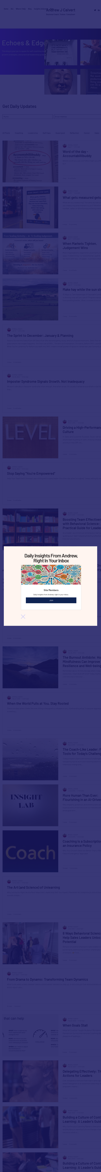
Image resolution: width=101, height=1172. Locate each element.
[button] (23, 616)
